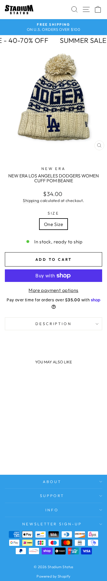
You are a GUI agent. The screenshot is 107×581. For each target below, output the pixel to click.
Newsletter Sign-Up (52, 524)
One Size (53, 224)
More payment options (53, 290)
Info (52, 510)
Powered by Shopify (53, 576)
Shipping (31, 200)
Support (52, 495)
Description (53, 323)
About (52, 481)
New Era (53, 168)
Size (54, 213)
